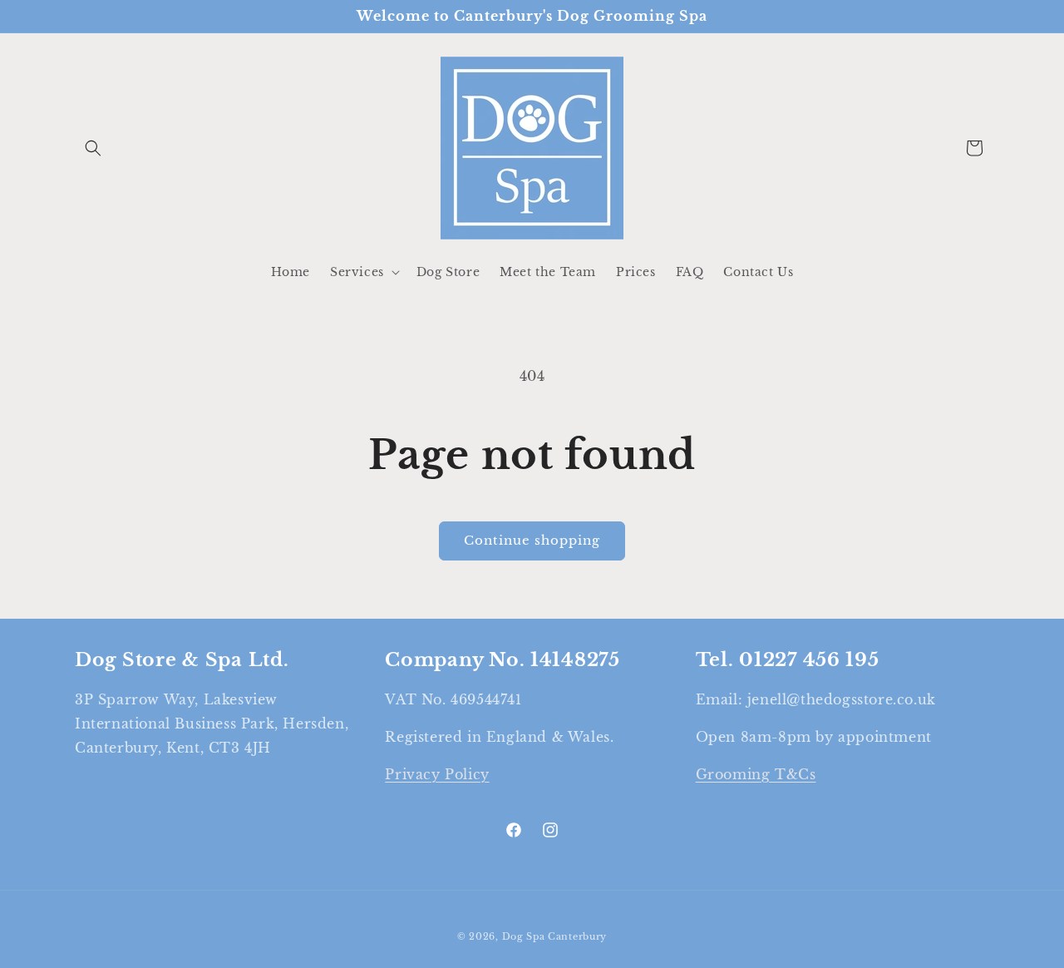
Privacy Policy (437, 774)
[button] (93, 148)
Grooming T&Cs (756, 774)
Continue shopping (532, 540)
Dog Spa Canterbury (555, 936)
